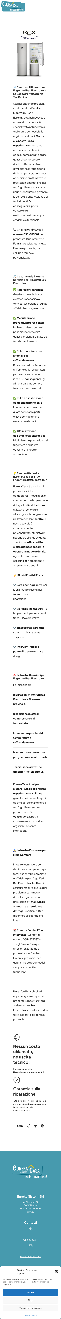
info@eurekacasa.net (30, 1256)
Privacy (34, 1315)
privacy (30, 1211)
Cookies (26, 1315)
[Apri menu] (57, 6)
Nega (30, 1300)
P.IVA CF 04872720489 (30, 1208)
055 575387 (30, 1239)
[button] (56, 1271)
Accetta (30, 1292)
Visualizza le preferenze (30, 1308)
